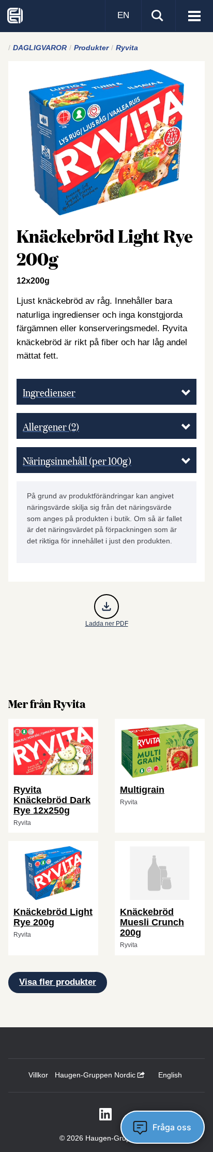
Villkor (38, 1075)
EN (123, 15)
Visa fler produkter (57, 982)
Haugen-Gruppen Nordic (96, 1075)
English (170, 1075)
